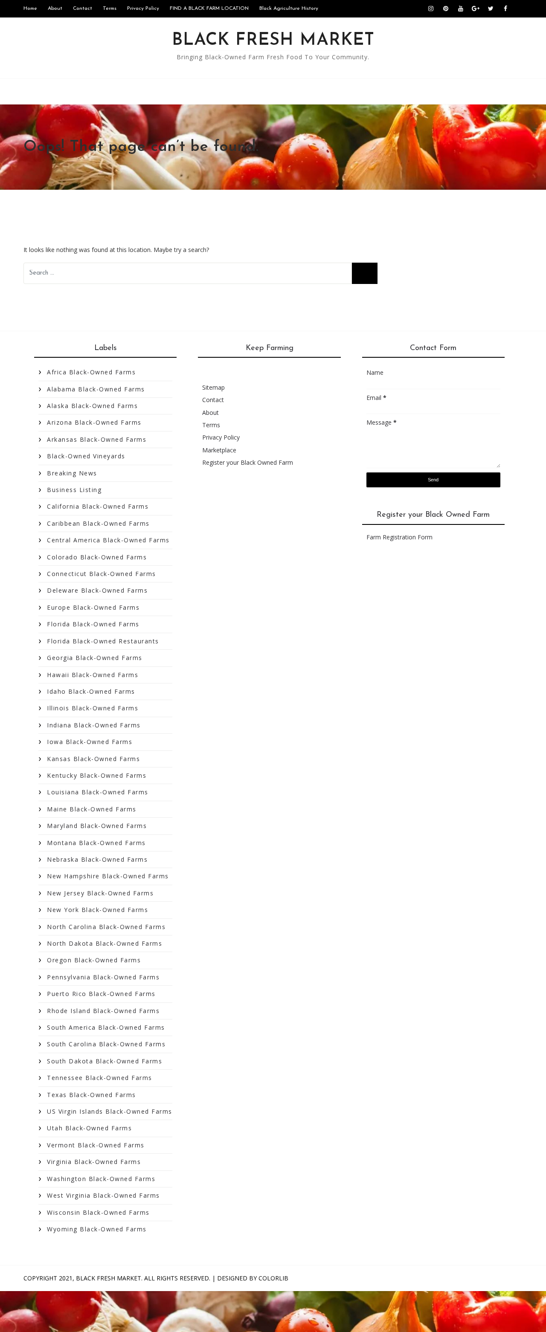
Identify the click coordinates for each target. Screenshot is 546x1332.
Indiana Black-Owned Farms (94, 725)
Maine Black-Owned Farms (91, 809)
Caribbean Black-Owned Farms (98, 523)
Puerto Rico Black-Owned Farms (101, 994)
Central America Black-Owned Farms (108, 540)
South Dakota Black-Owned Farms (104, 1061)
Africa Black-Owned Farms (91, 372)
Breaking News (72, 473)
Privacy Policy (143, 8)
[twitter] (490, 8)
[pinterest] (445, 8)
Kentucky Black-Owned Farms (96, 775)
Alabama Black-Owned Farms (96, 389)
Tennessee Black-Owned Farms (99, 1078)
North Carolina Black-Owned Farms (106, 927)
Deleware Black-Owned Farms (97, 590)
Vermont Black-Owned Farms (96, 1145)
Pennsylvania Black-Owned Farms (103, 977)
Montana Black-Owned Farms (96, 843)
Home (30, 8)
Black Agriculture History (288, 8)
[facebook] (505, 8)
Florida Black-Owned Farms (93, 624)
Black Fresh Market (273, 40)
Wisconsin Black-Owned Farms (98, 1212)
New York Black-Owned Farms (97, 910)
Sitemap (213, 387)
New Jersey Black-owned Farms (100, 893)
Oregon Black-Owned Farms (94, 960)
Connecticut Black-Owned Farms (101, 574)
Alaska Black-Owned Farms (92, 406)
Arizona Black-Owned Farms (94, 422)
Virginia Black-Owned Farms (94, 1162)
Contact (82, 8)
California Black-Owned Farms (97, 506)
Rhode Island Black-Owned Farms (103, 1011)
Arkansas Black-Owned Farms (96, 439)
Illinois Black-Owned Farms (92, 708)
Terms (109, 8)
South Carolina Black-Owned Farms (106, 1044)
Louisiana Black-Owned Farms (97, 792)
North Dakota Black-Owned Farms (104, 943)
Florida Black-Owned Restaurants (103, 641)
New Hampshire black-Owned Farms (108, 876)
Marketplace (219, 450)
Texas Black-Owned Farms (91, 1095)
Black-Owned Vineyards (86, 456)
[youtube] (460, 8)
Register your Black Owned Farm (247, 462)
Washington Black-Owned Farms (101, 1179)
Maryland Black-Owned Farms (97, 826)
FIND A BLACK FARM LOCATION (209, 8)
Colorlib (273, 1278)
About (55, 8)
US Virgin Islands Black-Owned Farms (109, 1111)
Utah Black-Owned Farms (89, 1128)
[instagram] (430, 8)
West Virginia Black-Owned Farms (103, 1195)
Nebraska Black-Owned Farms (97, 859)
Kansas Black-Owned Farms (93, 759)
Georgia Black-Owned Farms (94, 658)
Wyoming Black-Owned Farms (97, 1229)
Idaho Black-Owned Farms (91, 691)
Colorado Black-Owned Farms (97, 557)
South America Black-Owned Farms (106, 1027)
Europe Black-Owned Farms (93, 607)
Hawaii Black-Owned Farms (92, 675)
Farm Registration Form (399, 537)
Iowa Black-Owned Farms (89, 742)
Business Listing (74, 490)
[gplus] (475, 8)
